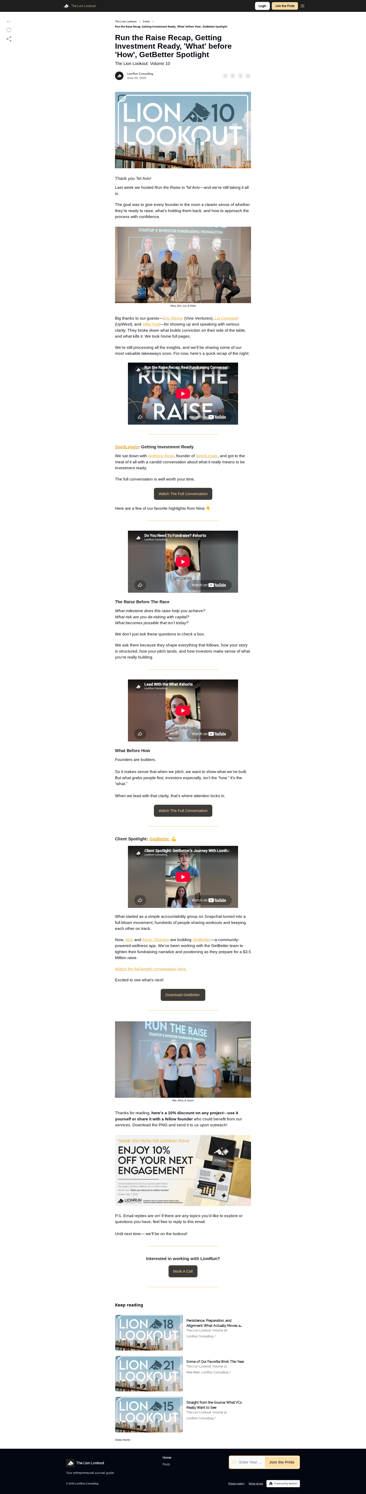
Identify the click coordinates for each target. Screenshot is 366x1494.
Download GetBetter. (183, 995)
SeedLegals (207, 456)
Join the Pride (285, 6)
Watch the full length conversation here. (151, 969)
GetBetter (201, 940)
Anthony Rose (161, 456)
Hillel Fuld (151, 324)
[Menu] (302, 5)
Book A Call (183, 1271)
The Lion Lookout (126, 21)
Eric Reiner (173, 318)
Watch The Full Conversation (183, 494)
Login (262, 6)
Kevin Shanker (155, 940)
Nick (129, 940)
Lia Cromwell (226, 318)
